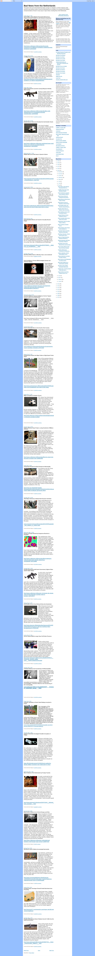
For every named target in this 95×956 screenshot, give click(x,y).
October (60, 175)
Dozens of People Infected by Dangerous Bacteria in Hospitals (36, 534)
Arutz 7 (57, 155)
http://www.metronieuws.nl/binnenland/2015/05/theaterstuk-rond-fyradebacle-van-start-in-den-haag (39, 386)
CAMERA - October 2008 (60, 127)
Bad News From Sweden (60, 72)
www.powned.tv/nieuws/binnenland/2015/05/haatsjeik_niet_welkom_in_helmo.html (39, 524)
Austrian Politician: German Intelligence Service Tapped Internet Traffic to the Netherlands (37, 296)
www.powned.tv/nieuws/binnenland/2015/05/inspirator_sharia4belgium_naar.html (39, 179)
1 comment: (39, 844)
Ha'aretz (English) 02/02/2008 (61, 142)
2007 (58, 297)
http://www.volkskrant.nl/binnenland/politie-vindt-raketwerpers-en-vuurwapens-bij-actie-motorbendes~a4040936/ (37, 112)
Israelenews (58, 130)
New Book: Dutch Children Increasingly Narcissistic (36, 849)
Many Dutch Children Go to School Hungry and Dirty (37, 812)
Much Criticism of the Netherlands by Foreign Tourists (37, 772)
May (59, 185)
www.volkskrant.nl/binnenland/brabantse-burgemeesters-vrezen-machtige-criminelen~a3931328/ (38, 347)
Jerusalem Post (59, 138)
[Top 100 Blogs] (63, 14)
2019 (58, 162)
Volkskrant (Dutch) (59, 137)
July (59, 181)
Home (39, 950)
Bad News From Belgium (60, 55)
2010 (58, 291)
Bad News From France (60, 67)
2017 (58, 166)
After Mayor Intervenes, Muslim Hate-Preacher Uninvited (37, 498)
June (59, 183)
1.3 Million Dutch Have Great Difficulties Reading (35, 57)
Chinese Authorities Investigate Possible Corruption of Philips (37, 734)
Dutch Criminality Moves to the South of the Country (36, 327)
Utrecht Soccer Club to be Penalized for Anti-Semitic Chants (38, 121)
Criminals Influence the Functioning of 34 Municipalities (37, 668)
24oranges (58, 74)
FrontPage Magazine (60, 150)
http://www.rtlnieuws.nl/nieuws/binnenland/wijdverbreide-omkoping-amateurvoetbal (39, 416)
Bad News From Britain (60, 56)
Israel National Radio (60, 154)
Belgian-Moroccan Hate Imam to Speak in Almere (36, 154)
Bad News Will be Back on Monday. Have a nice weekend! (38, 254)
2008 (58, 295)
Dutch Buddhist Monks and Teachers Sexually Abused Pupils (37, 220)
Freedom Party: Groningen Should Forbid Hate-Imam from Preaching (38, 889)
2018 (58, 164)
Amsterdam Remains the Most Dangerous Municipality (37, 466)
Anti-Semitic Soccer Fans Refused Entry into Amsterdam (38, 604)
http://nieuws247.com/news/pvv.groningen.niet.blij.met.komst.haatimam (39, 910)
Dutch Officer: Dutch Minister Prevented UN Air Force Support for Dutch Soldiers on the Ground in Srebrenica (37, 17)
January (60, 281)
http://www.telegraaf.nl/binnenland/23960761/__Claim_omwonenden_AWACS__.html (38, 942)
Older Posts (51, 950)
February (60, 279)
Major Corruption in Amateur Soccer (32, 395)
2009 (58, 293)
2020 (58, 160)
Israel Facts (58, 78)
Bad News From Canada (60, 58)
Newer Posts (26, 950)
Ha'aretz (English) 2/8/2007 (61, 140)
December (60, 171)
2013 (58, 285)
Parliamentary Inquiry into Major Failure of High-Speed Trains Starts (39, 356)
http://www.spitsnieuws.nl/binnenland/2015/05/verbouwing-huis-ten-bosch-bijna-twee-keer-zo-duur (38, 206)
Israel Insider (58, 152)
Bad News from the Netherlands (39, 6)
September (60, 177)
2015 (58, 170)
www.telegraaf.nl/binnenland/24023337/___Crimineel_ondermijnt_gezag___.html (39, 687)
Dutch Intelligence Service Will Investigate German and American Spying (37, 261)
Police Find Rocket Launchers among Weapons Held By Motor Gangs (37, 89)
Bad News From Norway (60, 71)
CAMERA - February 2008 (61, 147)
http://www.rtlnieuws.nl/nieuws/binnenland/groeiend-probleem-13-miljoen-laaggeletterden (38, 79)
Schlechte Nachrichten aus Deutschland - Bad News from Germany (62, 63)
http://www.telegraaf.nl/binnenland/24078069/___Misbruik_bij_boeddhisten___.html (39, 246)
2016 (58, 168)
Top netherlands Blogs (63, 15)
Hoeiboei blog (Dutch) (60, 129)
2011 (58, 289)
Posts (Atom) (31, 952)
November (60, 173)
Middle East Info (59, 76)
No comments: (39, 51)
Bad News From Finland (60, 60)
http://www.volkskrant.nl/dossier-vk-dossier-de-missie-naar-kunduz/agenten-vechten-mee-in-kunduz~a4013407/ (39, 595)
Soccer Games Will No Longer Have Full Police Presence (38, 636)
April (59, 275)
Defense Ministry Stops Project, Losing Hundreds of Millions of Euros (38, 428)
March (59, 277)
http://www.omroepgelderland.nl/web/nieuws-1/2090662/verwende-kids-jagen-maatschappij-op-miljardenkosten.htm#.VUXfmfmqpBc (38, 879)
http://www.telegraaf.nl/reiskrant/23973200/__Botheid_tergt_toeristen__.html (39, 803)
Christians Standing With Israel (62, 79)
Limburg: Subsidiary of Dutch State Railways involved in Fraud (37, 703)
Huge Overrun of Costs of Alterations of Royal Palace (37, 188)
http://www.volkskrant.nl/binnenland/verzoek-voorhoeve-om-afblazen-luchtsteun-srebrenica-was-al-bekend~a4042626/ (38, 47)
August (59, 179)
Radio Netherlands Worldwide (61, 132)
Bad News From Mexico (60, 69)
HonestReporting (59, 149)
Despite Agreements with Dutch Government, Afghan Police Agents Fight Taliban (38, 570)
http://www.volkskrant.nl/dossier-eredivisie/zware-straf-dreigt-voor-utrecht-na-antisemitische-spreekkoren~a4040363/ (39, 145)
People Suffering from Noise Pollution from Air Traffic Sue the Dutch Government (39, 919)
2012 (58, 287)
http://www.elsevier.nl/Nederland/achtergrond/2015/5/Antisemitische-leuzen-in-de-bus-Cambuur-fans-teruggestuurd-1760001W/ (38, 627)
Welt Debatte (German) (60, 145)
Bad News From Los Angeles (61, 66)
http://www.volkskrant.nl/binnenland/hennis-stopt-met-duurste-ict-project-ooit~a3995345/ (38, 457)
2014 (58, 283)
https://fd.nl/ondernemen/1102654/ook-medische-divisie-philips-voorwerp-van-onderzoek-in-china (37, 764)
